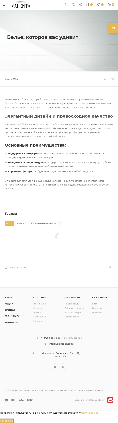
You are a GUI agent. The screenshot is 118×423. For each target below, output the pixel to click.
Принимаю (7, 420)
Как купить (100, 297)
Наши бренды (72, 303)
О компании (39, 303)
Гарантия (97, 308)
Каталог (10, 297)
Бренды (10, 310)
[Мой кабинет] (80, 4)
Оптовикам (72, 297)
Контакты (11, 322)
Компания (40, 297)
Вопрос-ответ (72, 316)
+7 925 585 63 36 (51, 338)
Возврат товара (73, 312)
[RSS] (105, 78)
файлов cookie (89, 412)
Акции (9, 303)
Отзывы (37, 312)
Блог (94, 303)
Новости (37, 308)
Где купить (12, 316)
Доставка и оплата (74, 308)
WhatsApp (55, 366)
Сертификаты (40, 316)
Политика (97, 312)
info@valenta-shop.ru (61, 343)
